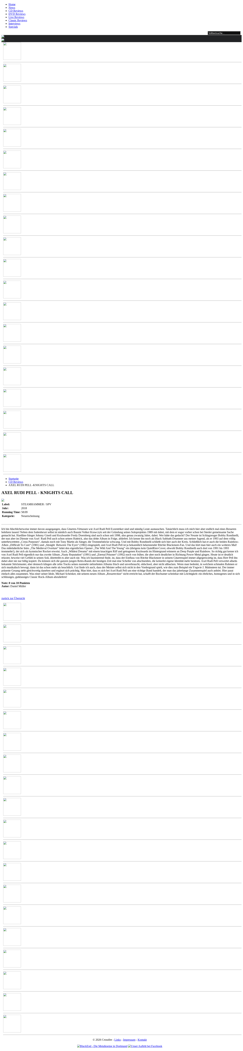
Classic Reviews (18, 20)
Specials (13, 26)
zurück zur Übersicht (13, 598)
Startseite (14, 478)
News (12, 7)
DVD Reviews (17, 13)
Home (12, 4)
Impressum (129, 1039)
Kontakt (142, 1039)
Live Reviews (16, 17)
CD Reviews (16, 10)
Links (117, 1039)
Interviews (14, 23)
